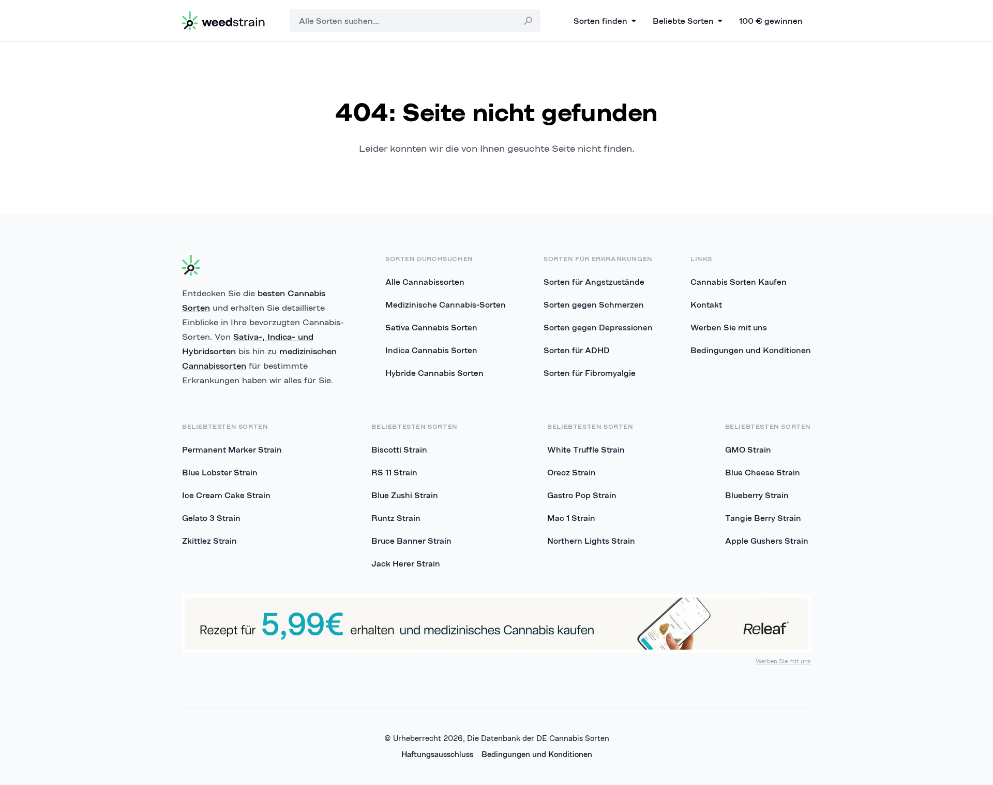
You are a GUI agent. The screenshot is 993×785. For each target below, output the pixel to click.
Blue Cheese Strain (762, 472)
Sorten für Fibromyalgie (590, 372)
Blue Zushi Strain (404, 495)
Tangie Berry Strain (763, 517)
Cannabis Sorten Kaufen (738, 281)
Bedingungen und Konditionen (750, 350)
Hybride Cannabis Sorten (434, 372)
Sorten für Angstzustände (594, 281)
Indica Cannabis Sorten (431, 350)
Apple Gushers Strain (766, 540)
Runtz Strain (395, 517)
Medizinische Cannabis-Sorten (445, 304)
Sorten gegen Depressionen (598, 327)
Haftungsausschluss (437, 754)
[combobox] (415, 20)
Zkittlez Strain (209, 540)
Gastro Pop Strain (581, 495)
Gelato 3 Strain (211, 517)
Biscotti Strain (399, 449)
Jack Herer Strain (405, 563)
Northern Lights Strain (591, 540)
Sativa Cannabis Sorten (431, 327)
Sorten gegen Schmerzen (594, 304)
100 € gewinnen (771, 20)
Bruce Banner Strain (411, 540)
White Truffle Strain (586, 449)
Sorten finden (600, 20)
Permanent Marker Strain (232, 449)
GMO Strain (748, 449)
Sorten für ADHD (577, 350)
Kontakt (706, 304)
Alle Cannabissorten (424, 281)
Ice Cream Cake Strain (226, 495)
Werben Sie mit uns (728, 327)
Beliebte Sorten (683, 20)
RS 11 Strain (394, 472)
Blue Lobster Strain (220, 472)
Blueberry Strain (757, 495)
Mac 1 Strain (571, 517)
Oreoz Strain (571, 472)
